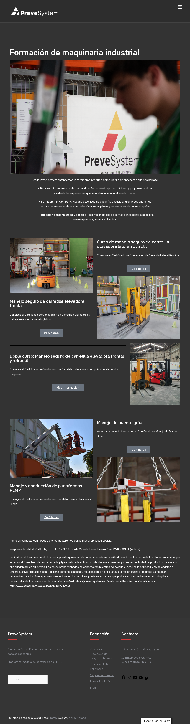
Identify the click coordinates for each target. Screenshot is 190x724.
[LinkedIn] (135, 678)
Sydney (63, 718)
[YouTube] (141, 678)
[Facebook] (123, 678)
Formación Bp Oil (100, 681)
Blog (93, 687)
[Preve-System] (35, 11)
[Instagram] (129, 678)
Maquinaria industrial (102, 675)
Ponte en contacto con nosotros (30, 540)
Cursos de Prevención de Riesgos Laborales (101, 654)
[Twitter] (146, 679)
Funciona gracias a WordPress (28, 718)
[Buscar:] (28, 679)
